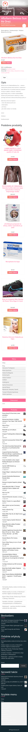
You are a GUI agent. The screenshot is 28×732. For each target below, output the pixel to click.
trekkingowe (5, 382)
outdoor (4, 379)
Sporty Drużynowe (7, 385)
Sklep (3, 363)
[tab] (24, 2)
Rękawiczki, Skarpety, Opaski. (10, 389)
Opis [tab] (4, 77)
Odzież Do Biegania (7, 373)
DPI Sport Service (5, 23)
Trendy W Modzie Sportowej (10, 392)
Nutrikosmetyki (14, 30)
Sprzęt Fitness (6, 387)
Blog (3, 366)
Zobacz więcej (6, 62)
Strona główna (5, 30)
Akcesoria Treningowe (8, 368)
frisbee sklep (10, 71)
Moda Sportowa (6, 370)
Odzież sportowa (7, 394)
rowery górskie (5, 72)
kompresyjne (6, 375)
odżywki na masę (19, 71)
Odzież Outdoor (6, 377)
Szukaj (2, 662)
